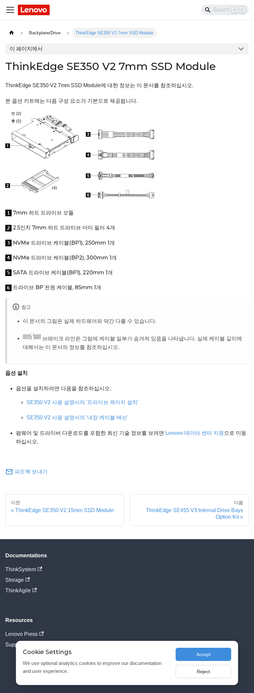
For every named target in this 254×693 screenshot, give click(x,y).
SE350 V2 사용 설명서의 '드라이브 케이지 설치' (82, 402)
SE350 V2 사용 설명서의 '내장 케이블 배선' (77, 417)
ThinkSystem (20, 569)
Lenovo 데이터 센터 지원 (194, 433)
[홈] (11, 33)
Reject (203, 671)
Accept (203, 654)
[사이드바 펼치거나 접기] (10, 10)
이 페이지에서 (26, 49)
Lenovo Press (21, 634)
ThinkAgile (18, 590)
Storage (14, 580)
